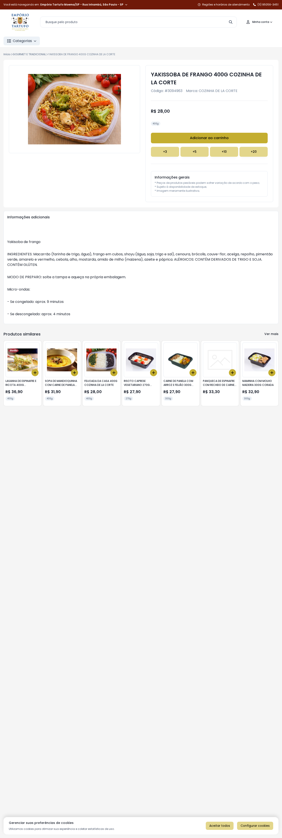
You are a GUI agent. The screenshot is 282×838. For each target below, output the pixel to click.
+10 (224, 151)
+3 (165, 151)
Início (7, 54)
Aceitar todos (219, 825)
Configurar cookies (255, 825)
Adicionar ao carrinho (209, 137)
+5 (195, 151)
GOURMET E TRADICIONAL (29, 54)
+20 (254, 151)
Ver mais (271, 334)
